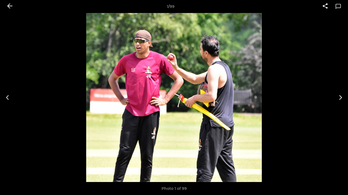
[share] (325, 6)
